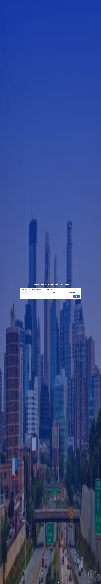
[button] (90, 2)
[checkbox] (48, 289)
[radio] (24, 289)
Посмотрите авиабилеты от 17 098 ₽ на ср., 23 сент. (50, 287)
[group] (28, 292)
